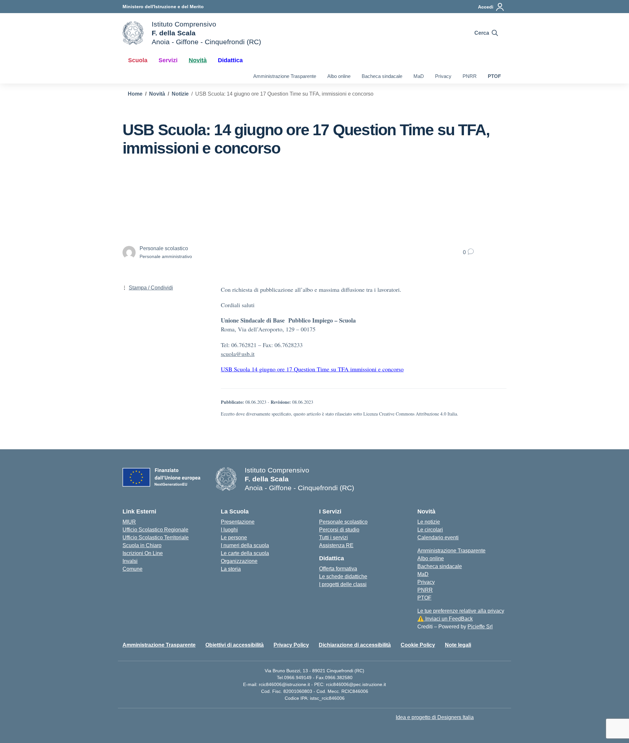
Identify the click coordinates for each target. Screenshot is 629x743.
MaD (418, 76)
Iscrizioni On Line (143, 553)
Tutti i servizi (333, 537)
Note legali (458, 645)
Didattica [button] (230, 60)
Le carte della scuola (245, 553)
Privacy (443, 76)
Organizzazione (239, 561)
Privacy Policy (291, 645)
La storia (231, 569)
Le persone (234, 537)
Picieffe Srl (480, 626)
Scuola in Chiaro (142, 545)
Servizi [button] (168, 60)
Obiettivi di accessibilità (234, 645)
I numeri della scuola (245, 545)
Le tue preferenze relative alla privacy (460, 611)
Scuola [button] (137, 60)
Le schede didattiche (343, 576)
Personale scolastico (343, 522)
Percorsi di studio (339, 529)
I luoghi (229, 529)
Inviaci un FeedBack (445, 619)
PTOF (494, 76)
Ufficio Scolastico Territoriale (156, 537)
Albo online (339, 76)
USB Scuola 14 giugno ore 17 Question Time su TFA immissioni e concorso (312, 369)
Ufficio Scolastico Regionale (155, 529)
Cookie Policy (418, 645)
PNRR (470, 76)
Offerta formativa (338, 568)
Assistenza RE (336, 545)
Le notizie (428, 522)
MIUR (129, 522)
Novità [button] (198, 60)
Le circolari (430, 529)
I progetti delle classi (343, 584)
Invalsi (130, 561)
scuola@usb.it (238, 354)
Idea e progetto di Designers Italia (435, 717)
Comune (133, 569)
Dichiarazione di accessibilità (355, 645)
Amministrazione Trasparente (284, 76)
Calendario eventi (438, 537)
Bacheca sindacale (382, 76)
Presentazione (238, 522)
